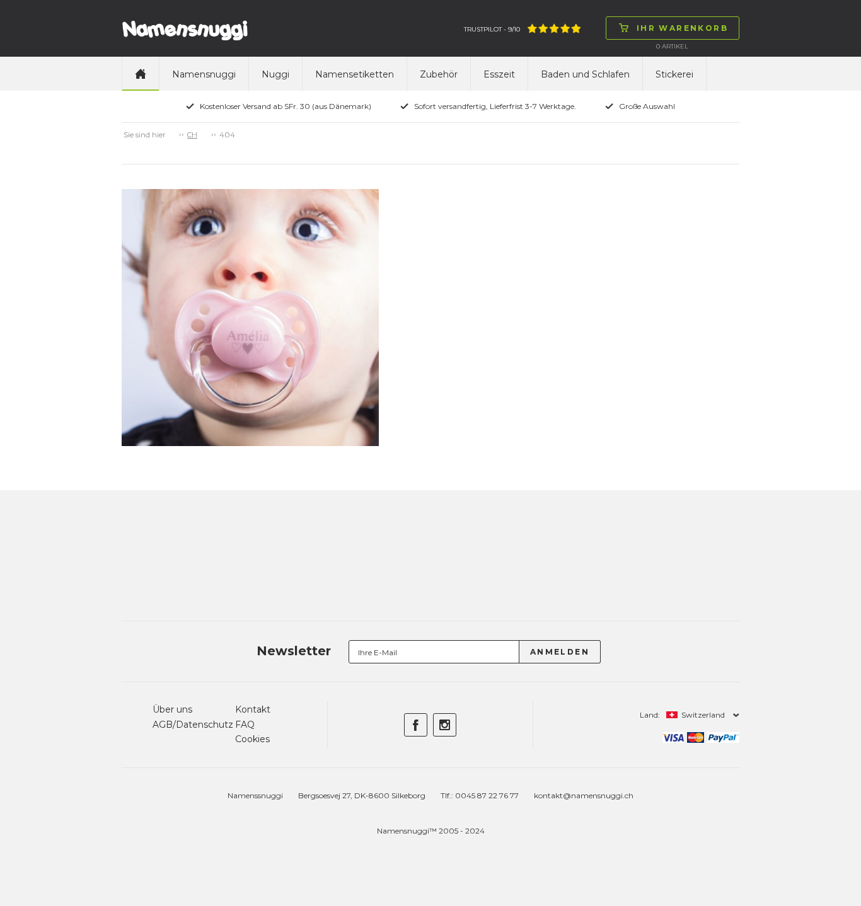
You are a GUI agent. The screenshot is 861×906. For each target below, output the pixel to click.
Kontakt (252, 709)
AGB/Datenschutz (193, 724)
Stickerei (674, 74)
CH (192, 134)
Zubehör (439, 74)
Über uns (172, 709)
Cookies (252, 739)
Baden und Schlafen (585, 74)
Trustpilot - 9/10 (492, 29)
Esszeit (499, 74)
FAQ (245, 724)
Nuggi (275, 74)
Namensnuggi (204, 74)
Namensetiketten (354, 74)
